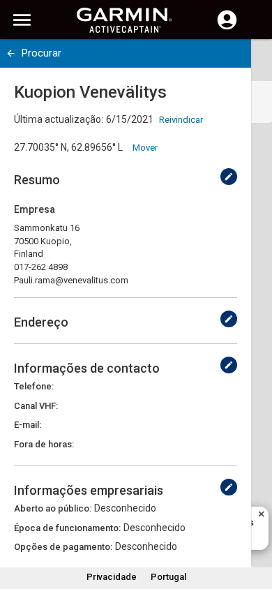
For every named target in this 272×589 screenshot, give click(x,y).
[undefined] (11, 53)
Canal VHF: (36, 406)
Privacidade (111, 577)
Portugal (168, 577)
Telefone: (34, 386)
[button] (254, 525)
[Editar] (228, 176)
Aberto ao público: (52, 508)
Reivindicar (181, 119)
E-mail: (27, 424)
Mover (145, 147)
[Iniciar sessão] (227, 27)
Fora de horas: (44, 444)
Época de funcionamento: (67, 528)
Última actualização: (58, 119)
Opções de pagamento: (63, 547)
